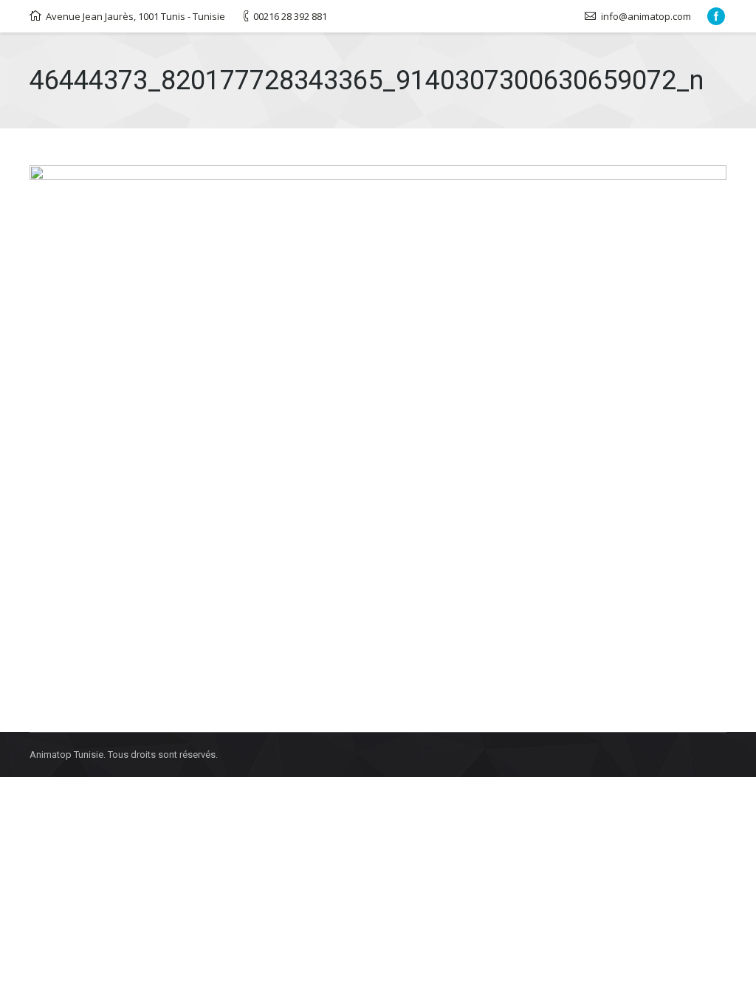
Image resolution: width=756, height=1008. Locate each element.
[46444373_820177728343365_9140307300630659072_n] (378, 426)
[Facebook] (716, 16)
